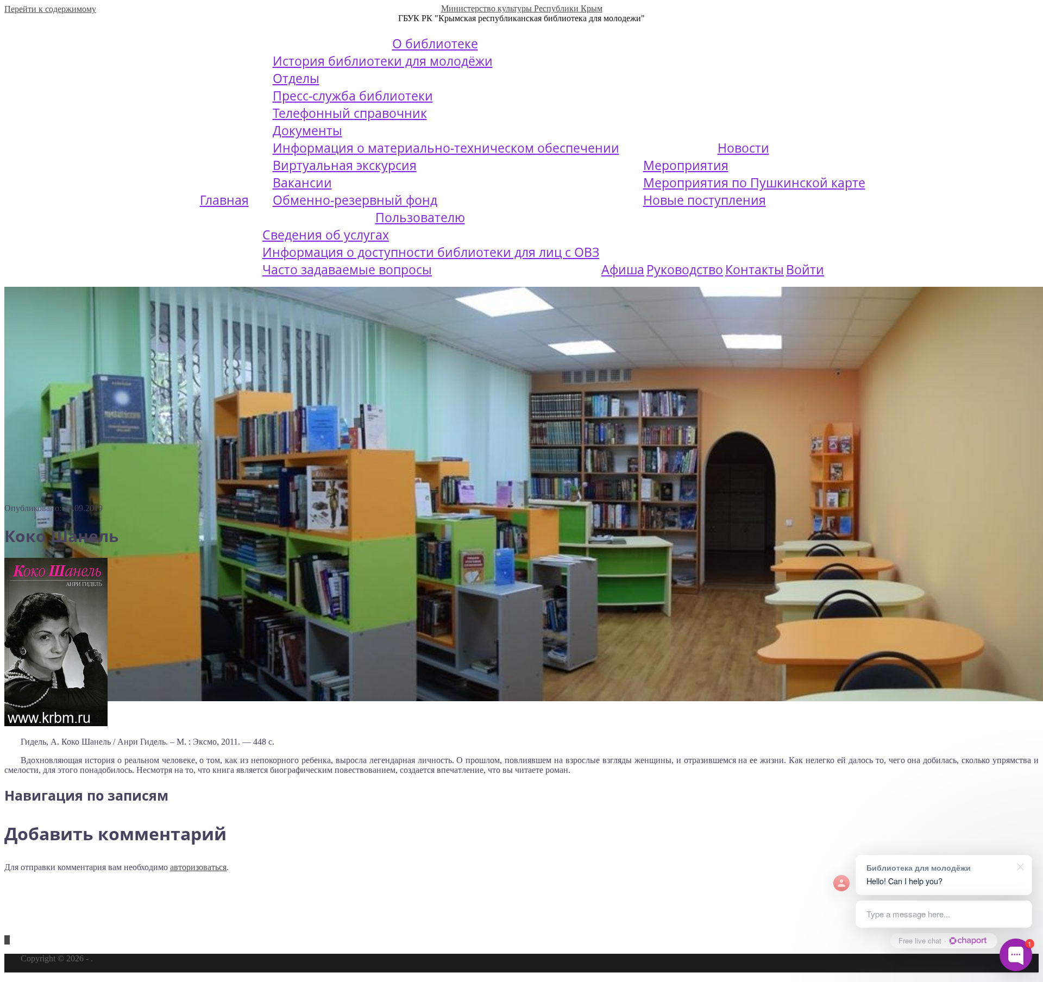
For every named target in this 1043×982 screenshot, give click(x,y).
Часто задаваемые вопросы (347, 269)
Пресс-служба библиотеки (353, 95)
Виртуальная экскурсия (345, 165)
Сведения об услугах (325, 234)
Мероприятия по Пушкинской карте (754, 182)
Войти (805, 269)
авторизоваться (198, 867)
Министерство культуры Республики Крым (521, 8)
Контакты (754, 269)
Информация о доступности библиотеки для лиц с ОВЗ (430, 252)
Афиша (622, 269)
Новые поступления (704, 200)
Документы (307, 130)
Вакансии (302, 182)
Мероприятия (685, 165)
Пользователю (420, 217)
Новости (743, 147)
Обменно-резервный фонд (355, 200)
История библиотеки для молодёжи (383, 61)
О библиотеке (435, 43)
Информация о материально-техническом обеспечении (446, 147)
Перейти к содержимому (50, 9)
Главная (224, 200)
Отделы (296, 78)
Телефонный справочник (350, 113)
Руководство (684, 269)
